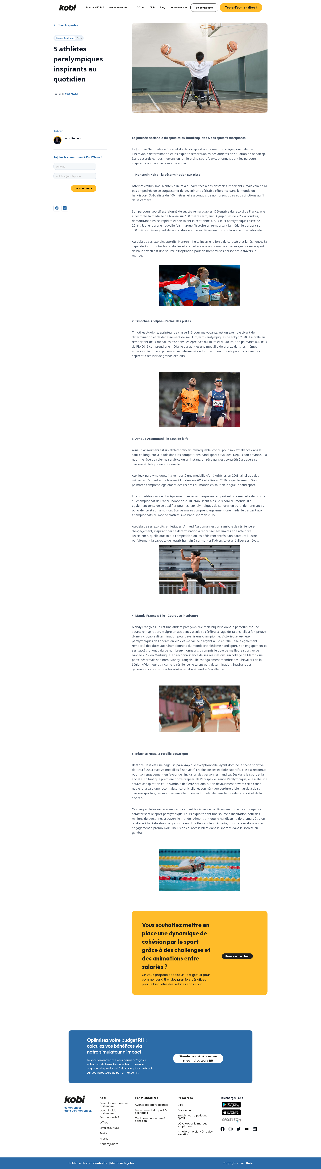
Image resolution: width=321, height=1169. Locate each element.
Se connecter (204, 7)
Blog (162, 7)
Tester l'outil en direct (241, 7)
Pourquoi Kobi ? (95, 7)
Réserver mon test (237, 956)
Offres (140, 7)
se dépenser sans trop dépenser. (78, 1109)
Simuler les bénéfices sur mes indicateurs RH (198, 1058)
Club (152, 7)
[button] (120, 8)
